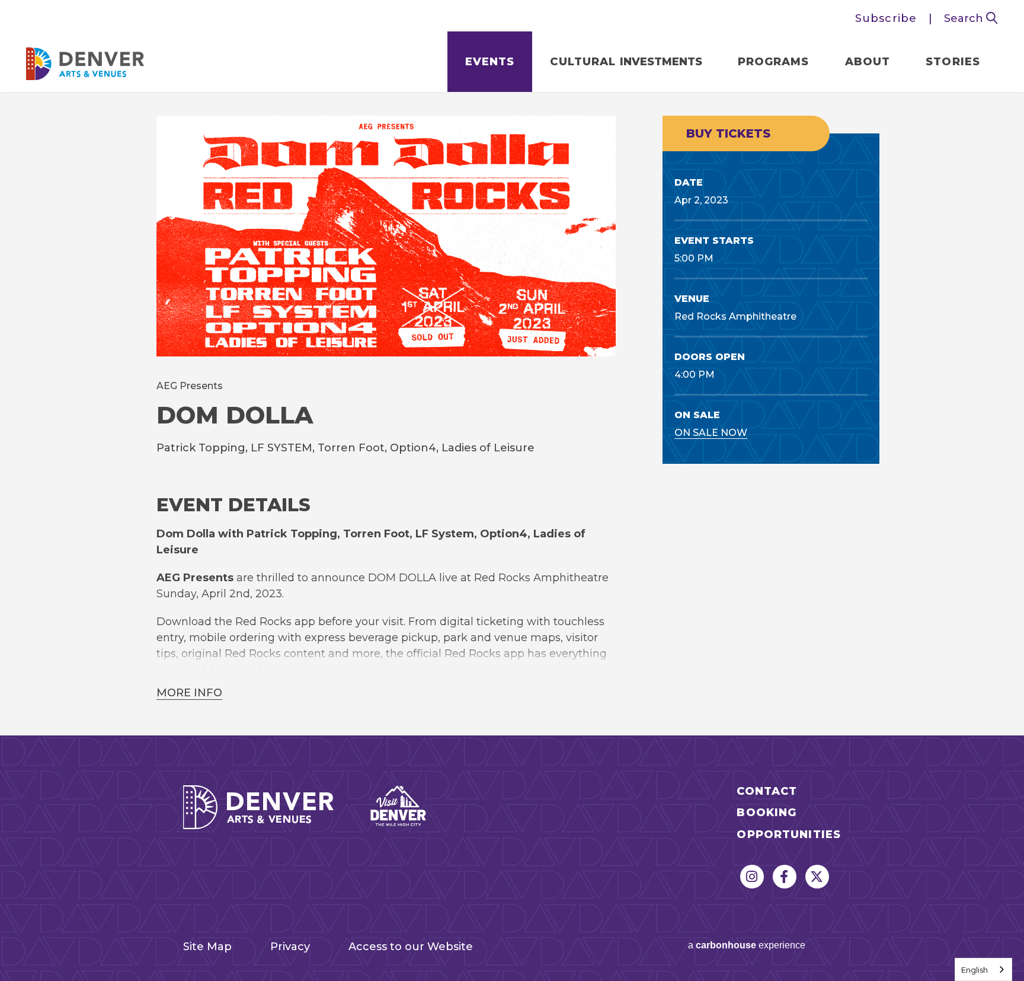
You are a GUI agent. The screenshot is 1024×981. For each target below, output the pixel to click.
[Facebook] (784, 876)
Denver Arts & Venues (85, 60)
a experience (746, 945)
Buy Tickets (728, 133)
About (868, 61)
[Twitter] (817, 876)
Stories (953, 61)
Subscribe (886, 18)
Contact (767, 791)
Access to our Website (410, 946)
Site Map (207, 946)
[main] (512, 413)
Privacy (290, 946)
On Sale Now (710, 432)
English (974, 969)
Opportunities (789, 835)
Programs (773, 61)
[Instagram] (752, 876)
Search (965, 18)
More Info (189, 692)
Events (490, 61)
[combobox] (983, 969)
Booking (766, 813)
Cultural (626, 61)
